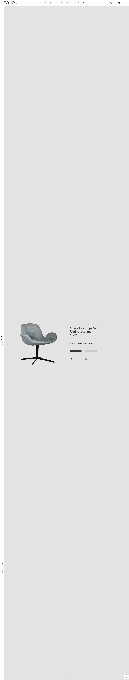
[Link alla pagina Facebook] (2, 558)
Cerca (113, 3)
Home (71, 324)
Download (75, 358)
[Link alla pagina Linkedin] (2, 565)
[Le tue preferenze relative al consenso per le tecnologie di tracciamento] (126, 677)
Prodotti (76, 324)
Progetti (81, 3)
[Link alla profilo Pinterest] (2, 563)
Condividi (89, 358)
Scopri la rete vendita (91, 351)
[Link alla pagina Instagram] (2, 561)
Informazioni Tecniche (76, 351)
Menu (122, 3)
